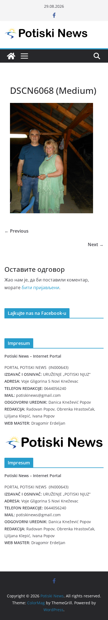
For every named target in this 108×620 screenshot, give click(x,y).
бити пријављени (40, 287)
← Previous (16, 231)
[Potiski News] (11, 56)
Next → (96, 244)
